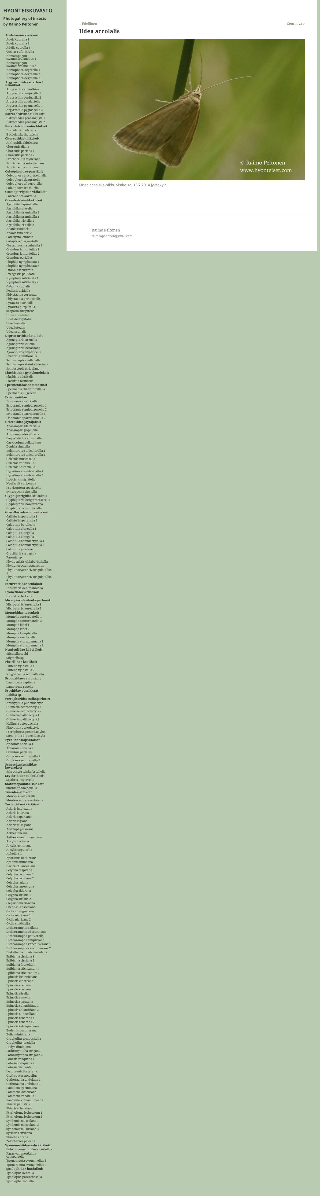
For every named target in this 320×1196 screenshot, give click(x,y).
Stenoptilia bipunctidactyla (25, 736)
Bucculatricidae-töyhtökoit (26, 126)
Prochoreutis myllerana (23, 159)
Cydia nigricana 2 (18, 919)
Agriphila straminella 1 (22, 213)
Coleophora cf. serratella (24, 184)
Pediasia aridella (18, 291)
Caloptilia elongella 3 (21, 537)
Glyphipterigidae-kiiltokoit (26, 496)
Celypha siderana (18, 891)
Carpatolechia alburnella (24, 438)
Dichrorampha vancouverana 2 (28, 948)
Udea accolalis (17, 315)
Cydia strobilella (18, 924)
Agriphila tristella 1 (20, 221)
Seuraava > (296, 23)
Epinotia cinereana (19, 981)
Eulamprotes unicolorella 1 (25, 451)
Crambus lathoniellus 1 (22, 250)
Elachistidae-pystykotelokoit (27, 373)
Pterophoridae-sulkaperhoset (27, 699)
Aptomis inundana (19, 862)
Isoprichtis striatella (20, 479)
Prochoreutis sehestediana (25, 163)
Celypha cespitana (19, 870)
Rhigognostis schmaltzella (25, 674)
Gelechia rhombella (20, 463)
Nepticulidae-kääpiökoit (23, 650)
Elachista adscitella (19, 377)
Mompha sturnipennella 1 (24, 641)
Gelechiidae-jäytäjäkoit (23, 422)
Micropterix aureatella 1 (23, 604)
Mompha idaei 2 (17, 629)
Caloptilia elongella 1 (21, 529)
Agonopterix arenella (21, 340)
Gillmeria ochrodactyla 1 (23, 707)
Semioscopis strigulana (22, 369)
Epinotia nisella (17, 993)
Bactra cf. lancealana (21, 866)
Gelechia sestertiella (20, 467)
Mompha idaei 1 (17, 625)
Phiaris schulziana (19, 1108)
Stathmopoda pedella (21, 788)
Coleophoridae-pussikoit (24, 171)
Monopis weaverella (21, 796)
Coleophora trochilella (22, 188)
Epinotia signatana (19, 1002)
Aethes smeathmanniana (24, 837)
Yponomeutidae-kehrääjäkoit (27, 1145)
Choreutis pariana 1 (20, 151)
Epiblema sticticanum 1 (23, 969)
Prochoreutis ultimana (22, 167)
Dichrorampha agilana (22, 928)
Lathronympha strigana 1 (24, 1051)
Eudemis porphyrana (21, 1030)
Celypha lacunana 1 (20, 874)
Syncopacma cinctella (21, 492)
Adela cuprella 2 (17, 44)
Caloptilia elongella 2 (21, 533)
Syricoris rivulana (19, 1133)
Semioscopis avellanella (23, 360)
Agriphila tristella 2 (20, 225)
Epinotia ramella (18, 998)
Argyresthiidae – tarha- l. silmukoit (24, 83)
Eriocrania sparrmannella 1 (25, 414)
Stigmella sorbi (17, 654)
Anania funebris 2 (19, 233)
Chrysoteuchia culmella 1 (24, 245)
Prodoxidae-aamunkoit (23, 678)
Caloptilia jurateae (19, 549)
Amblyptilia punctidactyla (24, 703)
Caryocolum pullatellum (23, 442)
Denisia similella (18, 447)
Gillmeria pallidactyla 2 (22, 720)
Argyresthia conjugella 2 (23, 97)
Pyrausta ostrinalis (19, 303)
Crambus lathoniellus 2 (22, 254)
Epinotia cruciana (18, 989)
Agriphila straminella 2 (22, 217)
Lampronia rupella (19, 687)
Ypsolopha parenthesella (24, 1177)
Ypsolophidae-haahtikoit (24, 1169)
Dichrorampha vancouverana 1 (28, 944)
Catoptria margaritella (22, 241)
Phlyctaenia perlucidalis (23, 299)
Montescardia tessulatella (24, 800)
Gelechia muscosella (20, 459)
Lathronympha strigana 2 (24, 1055)
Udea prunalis (16, 332)
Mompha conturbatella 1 (24, 617)
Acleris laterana (17, 813)
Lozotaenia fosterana (21, 1072)
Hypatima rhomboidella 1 (24, 471)
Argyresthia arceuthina (22, 89)
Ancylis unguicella (19, 850)
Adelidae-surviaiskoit (21, 35)
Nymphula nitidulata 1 (22, 278)
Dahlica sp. (14, 695)
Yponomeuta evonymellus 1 (26, 1161)
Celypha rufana (17, 882)
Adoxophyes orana (19, 829)
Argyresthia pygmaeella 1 (24, 106)
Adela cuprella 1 (17, 39)
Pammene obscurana (21, 1092)
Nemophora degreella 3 (23, 78)
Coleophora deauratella (23, 180)
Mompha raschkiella (21, 637)
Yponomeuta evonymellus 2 (26, 1165)
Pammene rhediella (20, 1096)
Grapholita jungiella (20, 1043)
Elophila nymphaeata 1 (22, 262)
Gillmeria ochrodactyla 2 (23, 711)
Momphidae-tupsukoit (22, 613)
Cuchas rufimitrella (20, 52)
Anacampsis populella (22, 430)
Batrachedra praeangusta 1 (25, 118)
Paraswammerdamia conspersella (21, 1155)
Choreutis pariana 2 (20, 155)
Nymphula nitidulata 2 (22, 282)
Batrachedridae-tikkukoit (25, 114)
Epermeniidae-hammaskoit (26, 385)
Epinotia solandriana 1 (22, 1006)
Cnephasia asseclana (20, 907)
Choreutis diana (17, 147)
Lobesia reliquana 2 (20, 1063)
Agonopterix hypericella (23, 352)
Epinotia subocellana (21, 1014)
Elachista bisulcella (19, 381)
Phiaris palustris (18, 1104)
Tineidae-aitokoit (18, 792)
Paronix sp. (14, 558)
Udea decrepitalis (18, 319)
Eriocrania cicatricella (21, 402)
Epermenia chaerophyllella (25, 389)
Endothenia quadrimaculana (26, 952)
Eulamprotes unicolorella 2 (25, 455)
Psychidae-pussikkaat (21, 691)
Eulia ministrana (18, 1035)
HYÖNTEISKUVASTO (27, 10)
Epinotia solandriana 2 (22, 1010)
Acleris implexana (19, 809)
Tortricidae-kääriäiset (22, 805)
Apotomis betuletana (21, 858)
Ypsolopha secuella (20, 1181)
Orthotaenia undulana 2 (23, 1084)
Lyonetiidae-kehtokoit (22, 592)
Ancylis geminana (18, 845)
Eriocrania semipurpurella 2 (26, 410)
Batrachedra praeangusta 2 (25, 122)
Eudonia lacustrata (19, 270)
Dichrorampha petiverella (25, 936)
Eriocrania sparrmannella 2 (25, 418)
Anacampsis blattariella (23, 426)
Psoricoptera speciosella (23, 488)
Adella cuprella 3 (18, 48)
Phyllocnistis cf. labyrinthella (27, 562)
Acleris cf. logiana (18, 825)
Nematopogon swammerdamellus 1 (21, 57)
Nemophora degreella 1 (23, 70)
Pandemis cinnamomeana (24, 1100)
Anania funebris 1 (19, 229)
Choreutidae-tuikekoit (22, 139)
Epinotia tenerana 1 (20, 1018)
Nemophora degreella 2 (23, 74)
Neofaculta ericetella (21, 484)
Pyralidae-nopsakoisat (22, 740)
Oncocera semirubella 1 (23, 756)
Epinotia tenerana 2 (20, 1022)
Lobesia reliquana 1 (20, 1059)
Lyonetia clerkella (19, 596)
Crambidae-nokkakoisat (23, 200)
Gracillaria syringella (21, 553)
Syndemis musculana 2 (22, 1125)
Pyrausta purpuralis (20, 307)
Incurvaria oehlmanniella (24, 588)
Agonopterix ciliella (20, 344)
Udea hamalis (16, 323)
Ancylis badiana (17, 842)
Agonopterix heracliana (23, 348)
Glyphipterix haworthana (24, 504)
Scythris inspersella (20, 780)
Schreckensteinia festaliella (25, 772)
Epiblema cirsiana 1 (20, 956)
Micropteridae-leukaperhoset (27, 600)
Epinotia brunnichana (21, 977)
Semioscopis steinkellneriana (27, 365)
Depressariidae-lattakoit (24, 336)
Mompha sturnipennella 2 (24, 646)
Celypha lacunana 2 (20, 878)
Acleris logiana (16, 821)
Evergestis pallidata (20, 274)
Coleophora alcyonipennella (26, 176)
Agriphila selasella (19, 208)
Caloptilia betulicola (20, 525)
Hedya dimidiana (18, 1047)
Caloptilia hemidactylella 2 (25, 545)
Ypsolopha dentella (20, 1173)
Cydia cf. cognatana (20, 911)
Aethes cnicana (17, 833)
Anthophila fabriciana (22, 143)
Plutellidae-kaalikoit (21, 662)
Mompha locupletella (21, 633)
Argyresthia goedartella (23, 102)
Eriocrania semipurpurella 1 (26, 405)
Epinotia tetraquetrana (22, 1026)
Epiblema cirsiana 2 (20, 961)
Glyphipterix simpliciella (24, 508)
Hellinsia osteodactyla (22, 724)
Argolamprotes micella (22, 434)
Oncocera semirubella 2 (23, 761)
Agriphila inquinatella (22, 204)
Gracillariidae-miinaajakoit (26, 512)
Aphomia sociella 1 (19, 744)
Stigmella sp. (15, 658)
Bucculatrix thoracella (22, 134)
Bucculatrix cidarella (21, 130)
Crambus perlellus (19, 258)
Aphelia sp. (14, 854)
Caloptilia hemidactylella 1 (25, 541)
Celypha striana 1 (18, 895)
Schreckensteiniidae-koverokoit (21, 766)
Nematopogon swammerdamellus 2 (21, 64)
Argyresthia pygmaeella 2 (24, 110)
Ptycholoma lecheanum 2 (24, 1117)
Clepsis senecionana (20, 903)
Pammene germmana (21, 1088)
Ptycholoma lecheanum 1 (24, 1113)
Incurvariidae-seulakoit (23, 584)
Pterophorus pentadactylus (25, 732)
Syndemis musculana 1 (22, 1121)
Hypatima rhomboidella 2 (24, 475)
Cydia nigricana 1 (18, 915)
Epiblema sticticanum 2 (23, 973)
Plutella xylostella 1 (20, 666)
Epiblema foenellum (20, 965)
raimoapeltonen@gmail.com (112, 236)
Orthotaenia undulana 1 (23, 1080)
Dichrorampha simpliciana (25, 940)
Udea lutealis (15, 328)
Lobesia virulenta (19, 1067)
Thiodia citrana (17, 1137)
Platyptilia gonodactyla (22, 728)
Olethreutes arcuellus (21, 1076)
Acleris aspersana (18, 817)
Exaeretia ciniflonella (21, 356)
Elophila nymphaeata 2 (22, 266)
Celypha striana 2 (18, 899)
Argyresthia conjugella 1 (23, 93)
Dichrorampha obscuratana (26, 932)
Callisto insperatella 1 (21, 516)
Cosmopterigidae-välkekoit (26, 192)
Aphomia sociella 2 (19, 748)
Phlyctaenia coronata (21, 295)
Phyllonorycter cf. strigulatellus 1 (29, 571)
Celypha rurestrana (20, 887)
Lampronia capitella (20, 683)
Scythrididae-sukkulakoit (25, 776)
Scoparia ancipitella (20, 311)
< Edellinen (88, 23)
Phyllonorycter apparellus (25, 566)
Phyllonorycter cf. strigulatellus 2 (29, 578)
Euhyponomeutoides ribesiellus (29, 1150)
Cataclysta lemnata (19, 237)
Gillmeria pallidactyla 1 (22, 715)
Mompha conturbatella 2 (24, 621)
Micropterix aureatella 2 (23, 609)
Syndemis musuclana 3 (22, 1129)
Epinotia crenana (18, 985)
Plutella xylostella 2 (20, 670)
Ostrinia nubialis (18, 287)
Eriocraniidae (16, 397)
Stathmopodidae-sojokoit (24, 784)
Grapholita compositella (23, 1039)
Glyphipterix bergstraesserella (28, 500)
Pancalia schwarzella (21, 196)
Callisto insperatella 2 (21, 521)
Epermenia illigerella (21, 393)
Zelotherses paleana (20, 1141)
